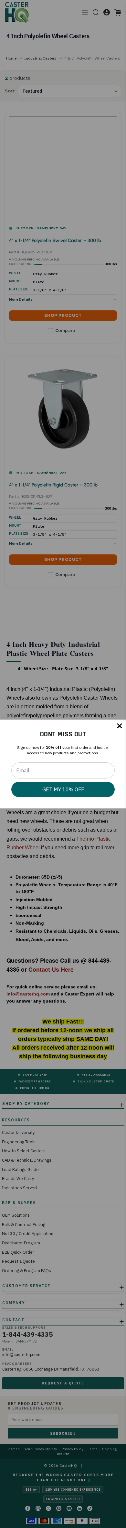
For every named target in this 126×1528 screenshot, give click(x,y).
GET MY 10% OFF (63, 789)
